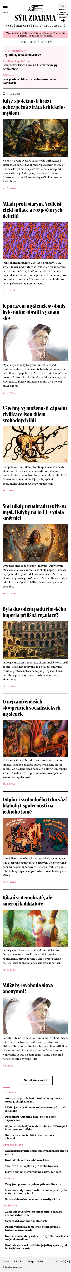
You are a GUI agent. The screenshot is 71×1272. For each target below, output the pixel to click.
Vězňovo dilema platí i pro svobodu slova (31, 1166)
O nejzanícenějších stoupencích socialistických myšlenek (31, 708)
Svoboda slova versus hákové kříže (27, 1160)
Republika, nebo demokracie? (22, 55)
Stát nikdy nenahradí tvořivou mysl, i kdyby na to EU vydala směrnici (34, 512)
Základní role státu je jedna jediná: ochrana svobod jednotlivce (33, 1213)
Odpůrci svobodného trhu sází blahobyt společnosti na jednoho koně (35, 806)
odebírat (46, 42)
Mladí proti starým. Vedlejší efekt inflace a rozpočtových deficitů (32, 210)
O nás (6, 1261)
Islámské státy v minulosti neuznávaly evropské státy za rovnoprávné (36, 1191)
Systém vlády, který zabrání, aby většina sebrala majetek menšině (36, 1237)
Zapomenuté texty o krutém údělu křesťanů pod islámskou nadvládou (36, 1127)
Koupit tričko (35, 1261)
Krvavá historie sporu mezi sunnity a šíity (32, 1199)
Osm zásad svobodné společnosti (26, 1221)
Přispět (18, 1261)
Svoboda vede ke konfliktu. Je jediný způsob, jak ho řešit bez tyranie (36, 1247)
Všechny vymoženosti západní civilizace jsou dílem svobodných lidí (35, 414)
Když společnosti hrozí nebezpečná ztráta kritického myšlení (34, 107)
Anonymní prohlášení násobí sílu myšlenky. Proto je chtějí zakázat (34, 1100)
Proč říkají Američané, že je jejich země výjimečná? (30, 1118)
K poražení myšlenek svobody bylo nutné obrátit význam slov (34, 312)
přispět (34, 42)
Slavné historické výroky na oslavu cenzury (33, 1172)
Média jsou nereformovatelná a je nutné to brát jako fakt (35, 1109)
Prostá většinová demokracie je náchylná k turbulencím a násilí (32, 1228)
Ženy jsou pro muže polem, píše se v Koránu (33, 1184)
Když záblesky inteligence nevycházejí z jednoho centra (36, 1152)
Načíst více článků (35, 1080)
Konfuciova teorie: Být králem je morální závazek (31, 1137)
